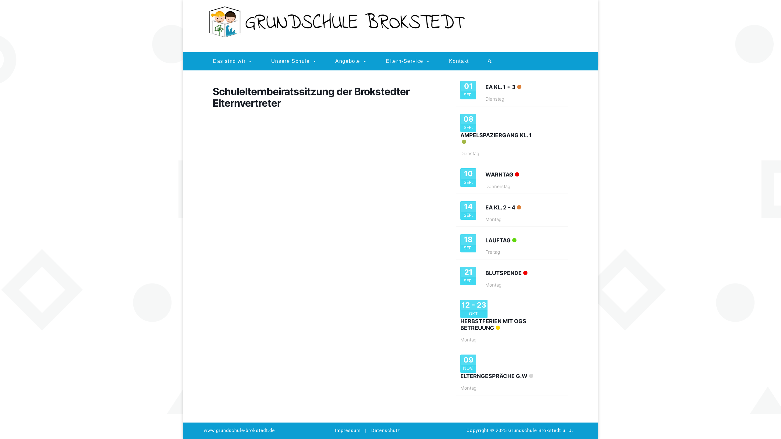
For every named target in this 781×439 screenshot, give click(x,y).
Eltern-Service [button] (404, 61)
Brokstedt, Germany (540, 26)
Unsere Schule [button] (290, 61)
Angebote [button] (347, 61)
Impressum (348, 430)
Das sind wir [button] (229, 61)
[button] (490, 61)
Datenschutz (385, 430)
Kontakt (459, 61)
